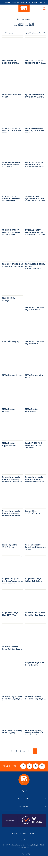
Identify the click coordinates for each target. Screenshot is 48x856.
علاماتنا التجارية (23, 798)
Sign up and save (23, 834)
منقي (10, 33)
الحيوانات (23, 791)
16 (28, 751)
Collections (26, 19)
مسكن (18, 19)
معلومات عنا (23, 806)
